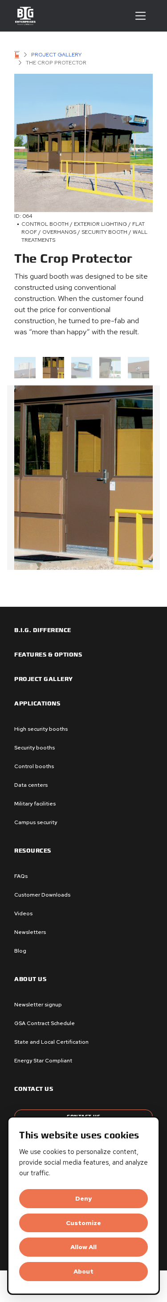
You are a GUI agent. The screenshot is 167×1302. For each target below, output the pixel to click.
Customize (83, 1223)
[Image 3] (110, 367)
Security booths (34, 747)
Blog (20, 950)
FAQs (21, 876)
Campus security (35, 822)
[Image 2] (82, 367)
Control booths (34, 766)
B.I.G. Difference (42, 630)
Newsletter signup (38, 1004)
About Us (30, 979)
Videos (23, 913)
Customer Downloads (42, 894)
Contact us (33, 1089)
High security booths (41, 729)
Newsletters (30, 932)
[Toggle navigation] (140, 15)
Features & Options (48, 654)
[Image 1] (53, 367)
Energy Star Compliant (43, 1060)
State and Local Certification (51, 1042)
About (83, 1271)
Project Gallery (56, 54)
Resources (32, 850)
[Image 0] (25, 367)
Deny (83, 1198)
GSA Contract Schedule (44, 1023)
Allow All (83, 1247)
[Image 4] (138, 367)
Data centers (31, 785)
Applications (37, 703)
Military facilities (35, 803)
